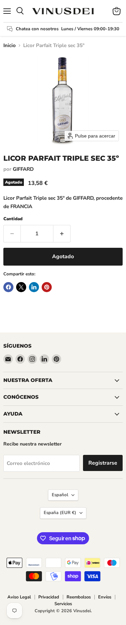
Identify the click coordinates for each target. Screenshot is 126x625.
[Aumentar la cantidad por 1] (62, 233)
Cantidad (13, 219)
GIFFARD (23, 169)
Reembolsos (79, 597)
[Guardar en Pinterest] (47, 287)
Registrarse (102, 463)
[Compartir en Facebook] (8, 287)
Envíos (104, 597)
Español (60, 495)
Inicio (9, 45)
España (60, 513)
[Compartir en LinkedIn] (34, 287)
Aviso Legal (19, 597)
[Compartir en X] (21, 287)
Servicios (63, 604)
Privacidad (48, 597)
